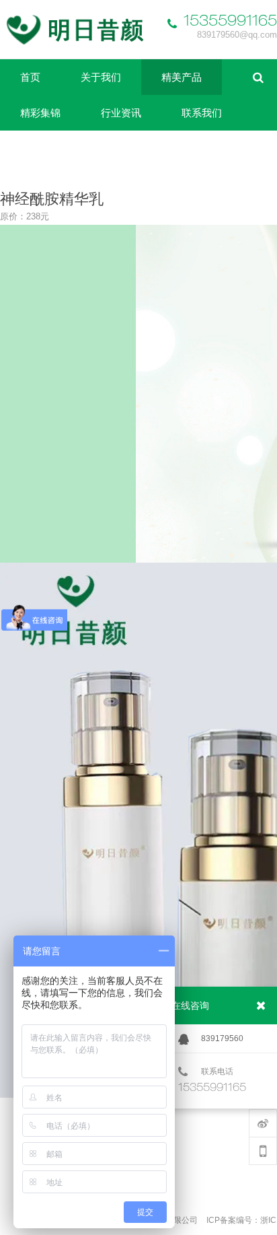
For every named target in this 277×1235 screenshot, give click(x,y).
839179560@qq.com (237, 34)
